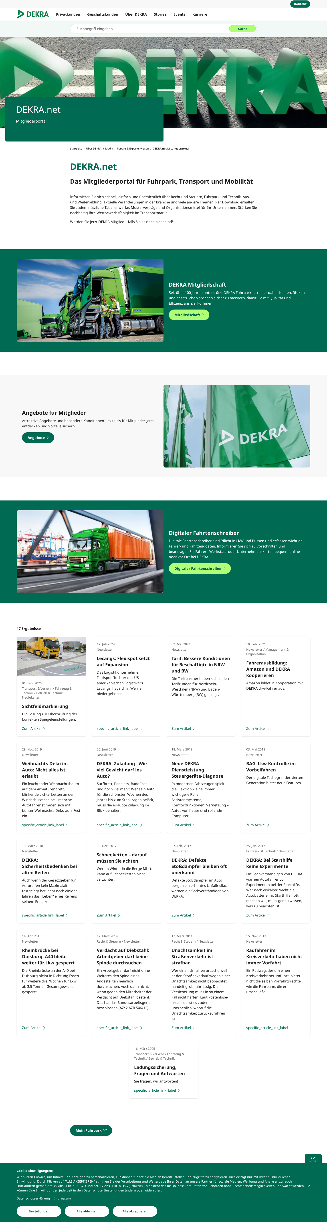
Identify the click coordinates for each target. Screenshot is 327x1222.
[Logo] (34, 14)
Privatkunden (68, 14)
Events (179, 14)
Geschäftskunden (102, 14)
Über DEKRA (136, 14)
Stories (160, 14)
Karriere (199, 14)
